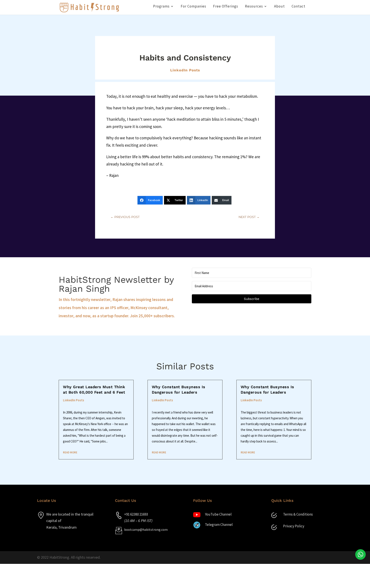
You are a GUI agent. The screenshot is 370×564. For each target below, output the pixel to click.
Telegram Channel (219, 524)
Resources (254, 7)
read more (70, 452)
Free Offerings (225, 7)
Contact (298, 7)
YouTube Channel (218, 514)
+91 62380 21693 (136, 514)
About (279, 7)
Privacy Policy (293, 526)
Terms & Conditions (298, 514)
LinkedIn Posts (185, 70)
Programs (161, 7)
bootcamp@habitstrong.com (146, 529)
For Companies (193, 7)
